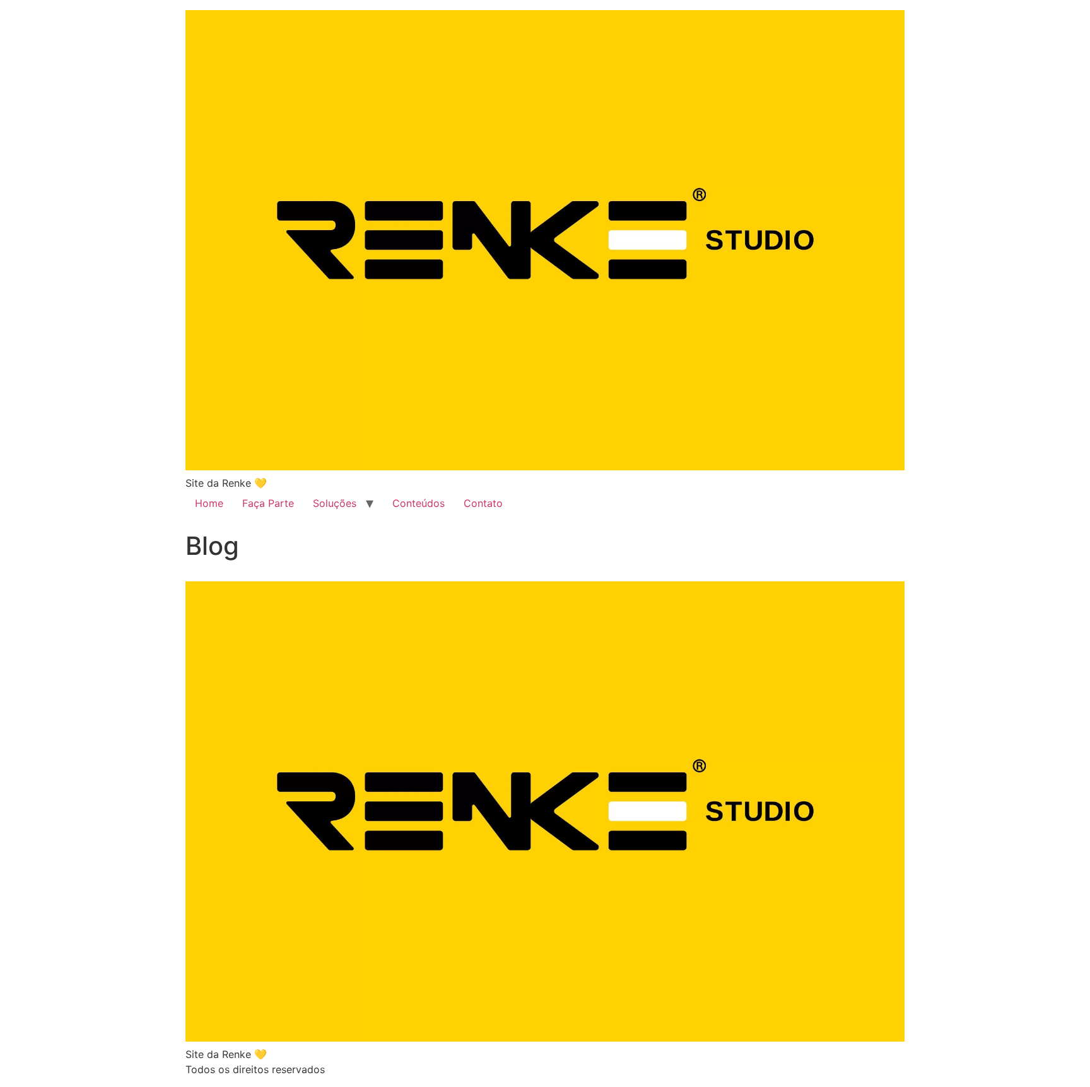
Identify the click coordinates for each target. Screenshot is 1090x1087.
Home (209, 503)
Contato (483, 503)
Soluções (334, 503)
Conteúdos (418, 503)
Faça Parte (268, 503)
